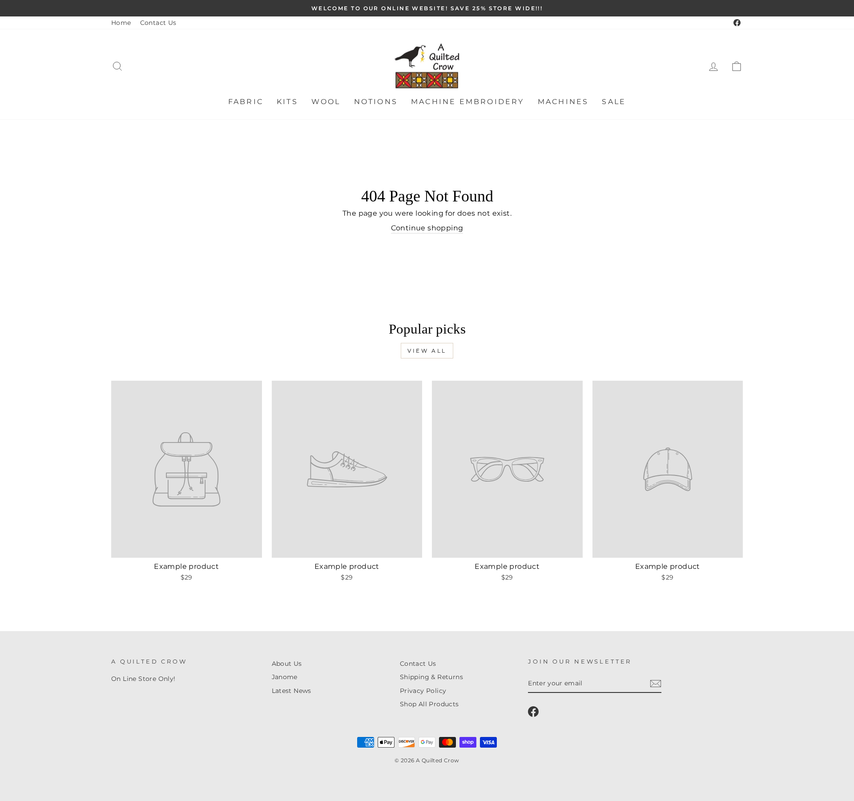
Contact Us (158, 22)
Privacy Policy (423, 690)
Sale (614, 101)
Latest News (291, 690)
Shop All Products (429, 704)
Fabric (245, 101)
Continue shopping (427, 228)
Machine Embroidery (467, 101)
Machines (563, 101)
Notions (376, 101)
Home (121, 22)
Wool (326, 101)
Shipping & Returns (431, 676)
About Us (287, 663)
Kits (287, 101)
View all (427, 350)
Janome (285, 676)
